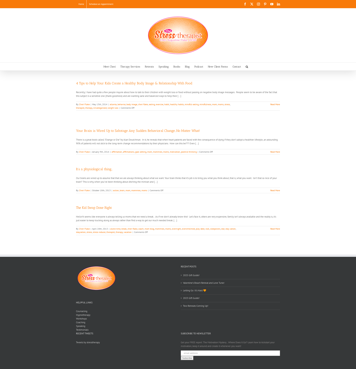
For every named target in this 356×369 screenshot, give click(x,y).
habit (166, 104)
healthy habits (177, 104)
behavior (122, 104)
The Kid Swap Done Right (94, 208)
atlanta (113, 104)
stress (227, 104)
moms (221, 104)
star (223, 228)
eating (152, 104)
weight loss (113, 107)
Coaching (80, 322)
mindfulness (205, 104)
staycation (81, 232)
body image (131, 104)
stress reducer (99, 232)
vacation (128, 232)
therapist (80, 107)
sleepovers (215, 228)
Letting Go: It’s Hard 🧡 (194, 290)
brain (122, 190)
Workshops (81, 318)
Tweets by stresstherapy (88, 342)
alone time (115, 228)
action (116, 190)
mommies (157, 151)
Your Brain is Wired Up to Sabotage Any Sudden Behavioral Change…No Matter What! (138, 131)
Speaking (80, 326)
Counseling (81, 311)
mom (214, 104)
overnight (176, 228)
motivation (175, 151)
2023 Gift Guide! (191, 298)
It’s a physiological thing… (94, 169)
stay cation (230, 228)
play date (200, 228)
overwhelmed (188, 228)
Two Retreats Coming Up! (195, 305)
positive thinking (189, 151)
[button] (247, 66)
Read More (275, 104)
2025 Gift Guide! (191, 275)
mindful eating (192, 104)
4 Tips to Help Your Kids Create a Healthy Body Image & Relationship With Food (134, 83)
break (124, 228)
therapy (88, 107)
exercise (159, 104)
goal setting (140, 151)
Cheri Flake (84, 104)
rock (207, 228)
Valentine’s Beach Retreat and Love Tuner (203, 282)
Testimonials (82, 329)
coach (141, 228)
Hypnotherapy (83, 315)
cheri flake (143, 104)
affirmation (117, 151)
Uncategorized (100, 107)
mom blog (149, 228)
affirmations (128, 151)
